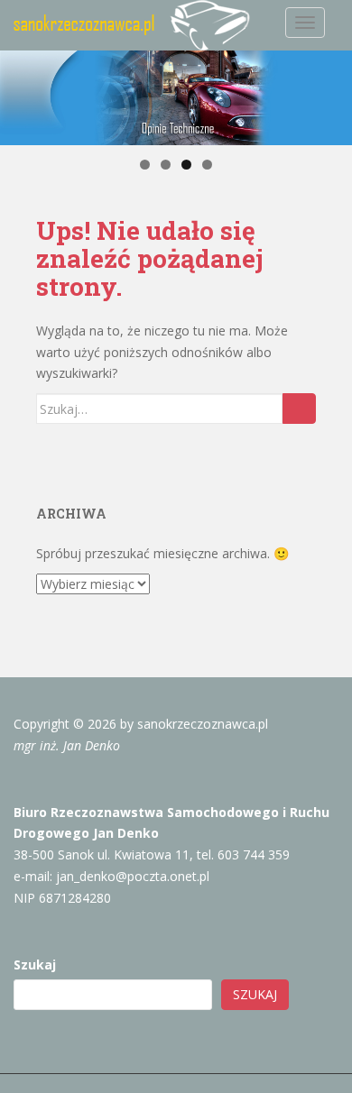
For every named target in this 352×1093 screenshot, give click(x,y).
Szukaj (35, 964)
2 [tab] (166, 165)
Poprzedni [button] (20, 98)
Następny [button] (331, 98)
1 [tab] (145, 165)
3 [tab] (186, 165)
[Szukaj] (299, 408)
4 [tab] (207, 165)
